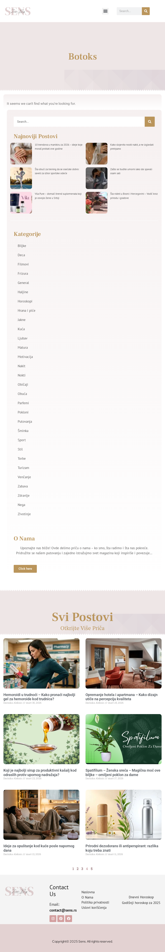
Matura (23, 347)
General (23, 283)
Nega (21, 505)
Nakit (21, 366)
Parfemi (23, 403)
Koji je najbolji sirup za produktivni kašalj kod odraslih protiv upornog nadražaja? (39, 772)
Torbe (22, 458)
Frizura (23, 273)
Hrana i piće (26, 310)
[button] (105, 11)
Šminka (23, 431)
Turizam (23, 468)
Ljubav (22, 338)
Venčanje (24, 477)
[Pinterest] (60, 918)
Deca (21, 255)
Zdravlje (24, 495)
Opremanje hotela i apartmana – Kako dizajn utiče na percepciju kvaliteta (122, 697)
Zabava (23, 486)
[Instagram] (53, 918)
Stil (20, 449)
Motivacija (25, 357)
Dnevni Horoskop (141, 897)
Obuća (22, 394)
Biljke (22, 246)
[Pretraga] (146, 11)
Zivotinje (24, 514)
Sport (22, 440)
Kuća (21, 329)
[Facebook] (68, 918)
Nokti (22, 375)
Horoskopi (25, 301)
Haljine (23, 292)
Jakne (22, 320)
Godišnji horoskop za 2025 (141, 903)
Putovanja (25, 421)
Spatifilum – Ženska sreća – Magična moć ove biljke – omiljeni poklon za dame (123, 772)
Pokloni (23, 412)
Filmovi (23, 264)
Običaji (23, 384)
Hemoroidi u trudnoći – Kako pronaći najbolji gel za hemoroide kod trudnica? (39, 697)
